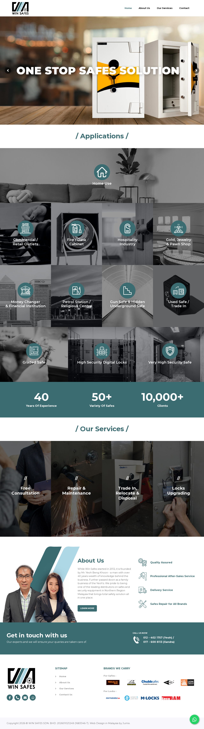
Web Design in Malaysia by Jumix (110, 723)
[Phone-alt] (17, 698)
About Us (144, 8)
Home (128, 8)
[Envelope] (25, 698)
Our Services (164, 8)
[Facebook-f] (10, 698)
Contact (184, 8)
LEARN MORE (87, 608)
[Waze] (33, 698)
